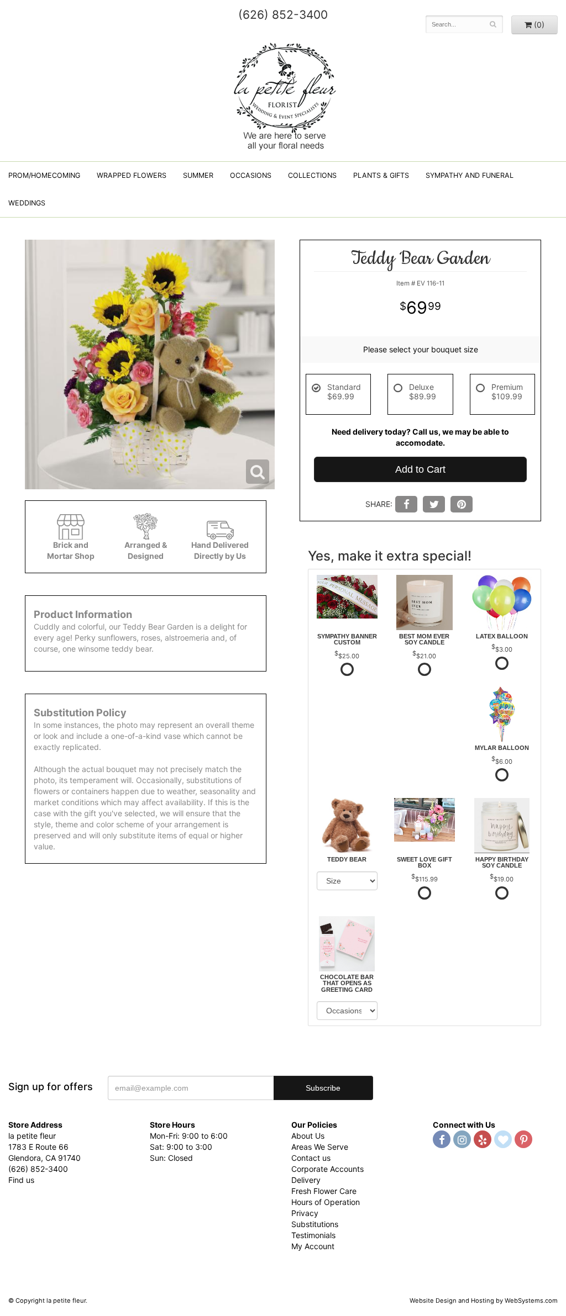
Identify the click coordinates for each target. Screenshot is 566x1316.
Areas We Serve (319, 1146)
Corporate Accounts (327, 1169)
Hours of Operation (325, 1202)
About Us (307, 1135)
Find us (21, 1180)
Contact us (311, 1157)
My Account (312, 1246)
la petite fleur (283, 95)
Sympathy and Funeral (469, 175)
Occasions (250, 175)
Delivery (306, 1180)
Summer (198, 175)
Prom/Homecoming (44, 175)
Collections (312, 175)
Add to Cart (420, 469)
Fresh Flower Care (324, 1191)
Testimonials (313, 1235)
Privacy (304, 1213)
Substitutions (314, 1224)
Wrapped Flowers (131, 175)
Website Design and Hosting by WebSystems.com (484, 1300)
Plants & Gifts (381, 175)
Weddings (26, 203)
